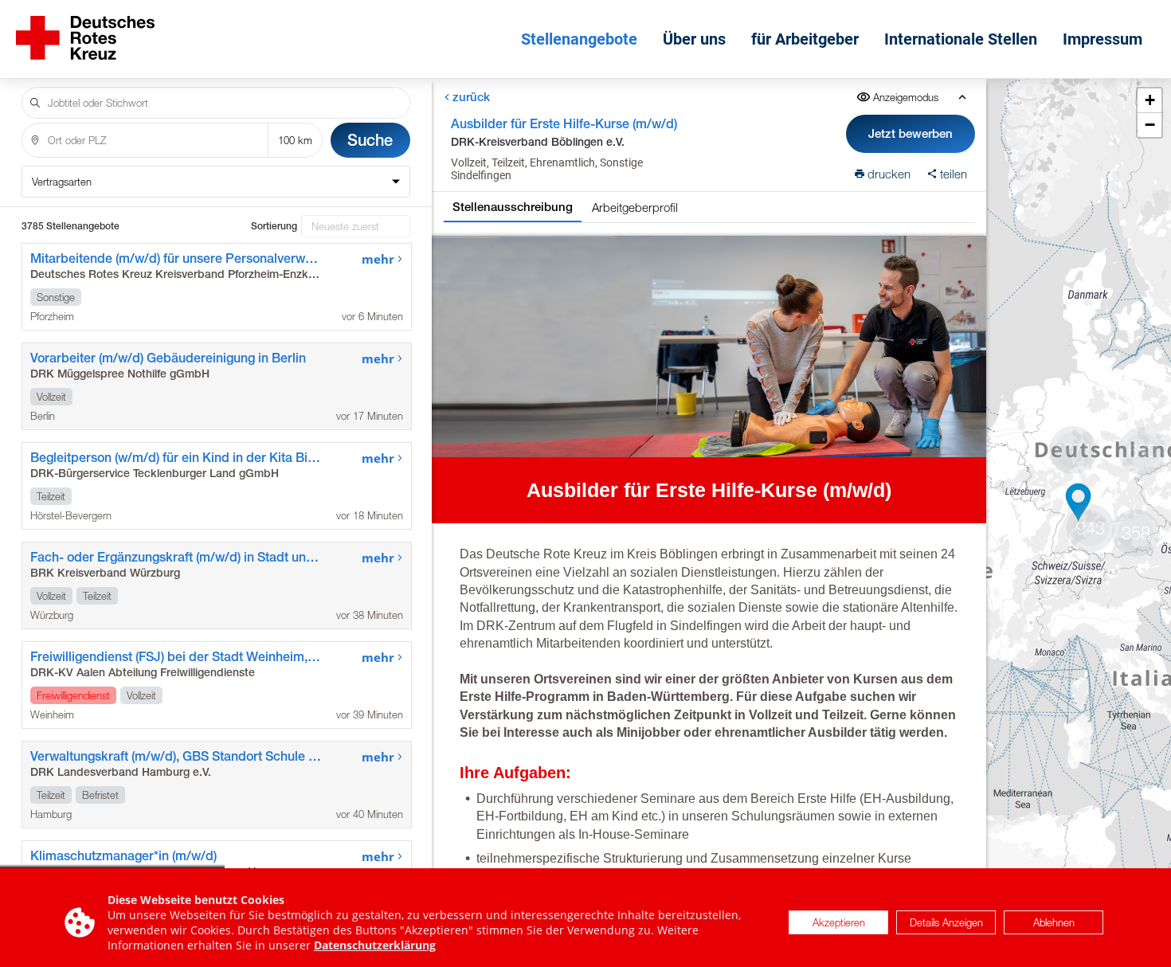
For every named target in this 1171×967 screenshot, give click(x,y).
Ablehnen (1054, 922)
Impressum (1102, 39)
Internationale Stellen (960, 39)
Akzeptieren (839, 922)
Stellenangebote (579, 39)
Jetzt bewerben (910, 133)
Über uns (694, 39)
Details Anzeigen (946, 922)
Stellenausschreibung (512, 206)
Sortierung (274, 226)
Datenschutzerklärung (375, 945)
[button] (1079, 503)
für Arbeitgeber (805, 39)
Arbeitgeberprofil (635, 207)
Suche (370, 140)
